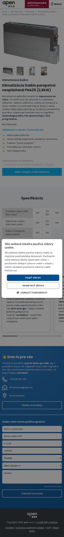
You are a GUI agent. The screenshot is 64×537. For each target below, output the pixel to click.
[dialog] (32, 268)
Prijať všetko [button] (33, 277)
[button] (32, 292)
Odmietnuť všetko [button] (33, 285)
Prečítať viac (11, 270)
